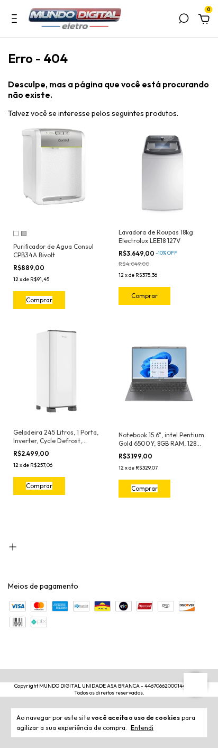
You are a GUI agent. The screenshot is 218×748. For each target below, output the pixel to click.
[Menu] (16, 20)
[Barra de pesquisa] (184, 20)
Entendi (142, 728)
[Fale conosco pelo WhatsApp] (195, 685)
